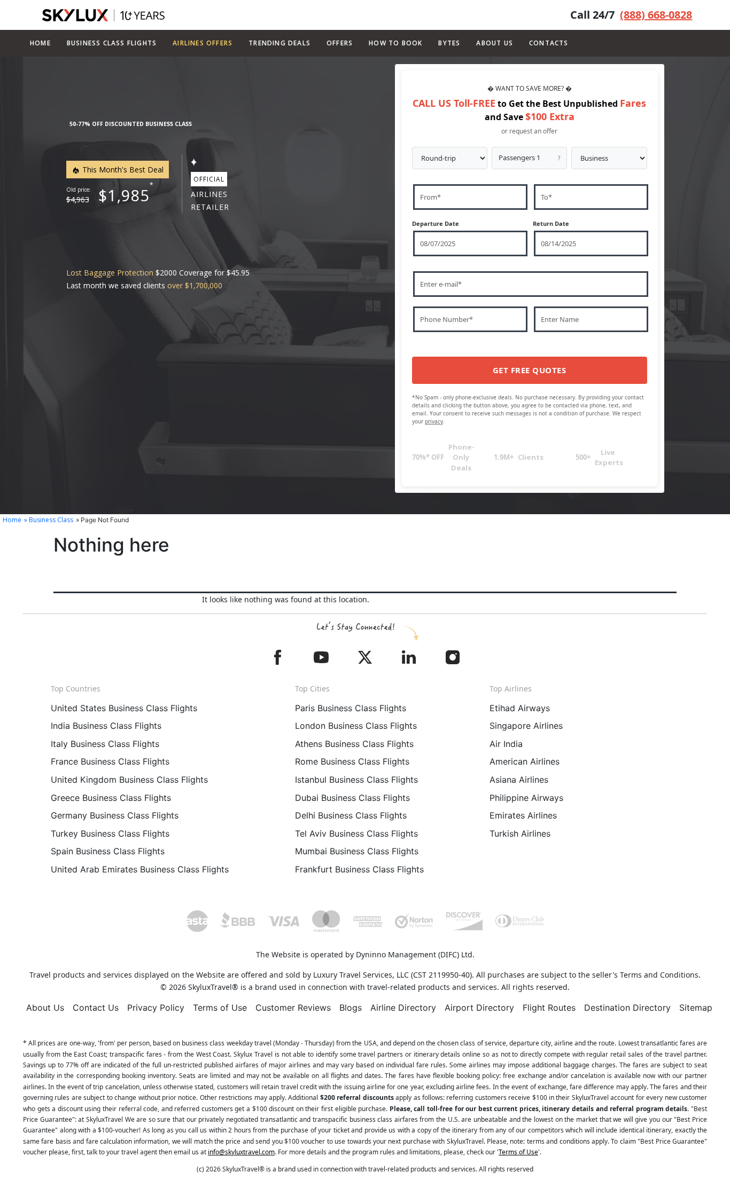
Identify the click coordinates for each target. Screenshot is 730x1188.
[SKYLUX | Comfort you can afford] (103, 15)
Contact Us (96, 1007)
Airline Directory (403, 1007)
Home (40, 43)
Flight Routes (549, 1007)
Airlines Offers (202, 43)
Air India (506, 743)
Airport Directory (479, 1007)
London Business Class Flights (356, 725)
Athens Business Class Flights (354, 743)
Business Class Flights (112, 43)
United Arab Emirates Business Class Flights (140, 869)
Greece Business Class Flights (111, 797)
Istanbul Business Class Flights (356, 779)
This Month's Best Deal (122, 169)
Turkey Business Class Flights (110, 833)
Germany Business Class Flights (114, 815)
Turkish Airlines (520, 833)
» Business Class (48, 519)
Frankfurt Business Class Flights (359, 869)
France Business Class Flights (110, 761)
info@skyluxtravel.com (241, 1151)
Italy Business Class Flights (105, 743)
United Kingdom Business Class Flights (129, 779)
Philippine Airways (526, 797)
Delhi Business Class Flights (351, 815)
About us (494, 43)
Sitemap (695, 1007)
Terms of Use (220, 1007)
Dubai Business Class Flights (352, 797)
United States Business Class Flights (124, 708)
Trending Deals (279, 43)
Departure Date (435, 223)
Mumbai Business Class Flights (356, 851)
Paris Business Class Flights (350, 708)
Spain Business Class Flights (108, 851)
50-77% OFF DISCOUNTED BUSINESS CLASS (130, 124)
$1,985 (124, 195)
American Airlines (525, 761)
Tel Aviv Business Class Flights (356, 833)
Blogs (350, 1007)
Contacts (549, 43)
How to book (395, 43)
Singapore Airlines (526, 725)
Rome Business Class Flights (352, 761)
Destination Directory (627, 1007)
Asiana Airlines (519, 779)
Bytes (449, 43)
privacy (434, 421)
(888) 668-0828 (656, 14)
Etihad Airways (520, 708)
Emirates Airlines (523, 815)
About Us (45, 1007)
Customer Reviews (293, 1007)
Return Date (551, 223)
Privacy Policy (155, 1007)
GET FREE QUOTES (529, 370)
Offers (340, 43)
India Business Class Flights (106, 725)
